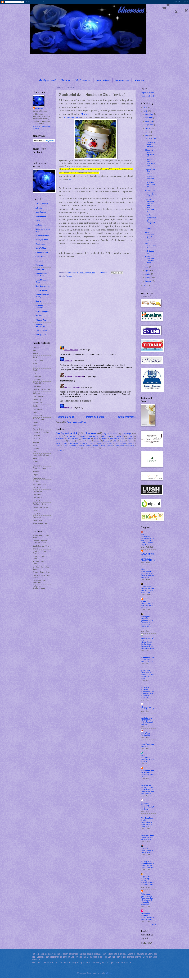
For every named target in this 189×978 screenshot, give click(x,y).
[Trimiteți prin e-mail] (112, 272)
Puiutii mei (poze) (147, 96)
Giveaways (126, 433)
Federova (39, 265)
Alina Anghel (40, 216)
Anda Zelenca (40, 225)
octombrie (149, 121)
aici (70, 179)
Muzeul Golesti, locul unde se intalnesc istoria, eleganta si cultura (147, 645)
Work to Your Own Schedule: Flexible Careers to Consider (147, 695)
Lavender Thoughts (39, 306)
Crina (143, 602)
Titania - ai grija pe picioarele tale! (149, 153)
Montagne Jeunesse (117, 438)
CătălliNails (39, 257)
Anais (37, 221)
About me (139, 80)
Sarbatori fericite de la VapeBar (147, 838)
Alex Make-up (40, 212)
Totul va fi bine (146, 735)
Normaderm (86, 439)
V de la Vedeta (41, 330)
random (114, 448)
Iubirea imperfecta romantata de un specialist (147, 606)
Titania (95, 439)
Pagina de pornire (95, 417)
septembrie (149, 125)
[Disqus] (96, 311)
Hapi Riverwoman (42, 286)
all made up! (146, 707)
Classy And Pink (42, 252)
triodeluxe (133, 448)
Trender (104, 439)
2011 (145, 286)
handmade (65, 448)
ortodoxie (81, 441)
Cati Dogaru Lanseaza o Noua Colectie (147, 759)
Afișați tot (153, 924)
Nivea (88, 445)
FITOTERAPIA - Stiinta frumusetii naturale (147, 722)
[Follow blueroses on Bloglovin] (44, 142)
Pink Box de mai (149, 252)
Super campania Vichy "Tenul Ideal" (147, 867)
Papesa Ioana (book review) (150, 171)
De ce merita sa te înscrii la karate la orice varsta (147, 575)
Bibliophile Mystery (145, 618)
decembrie (149, 114)
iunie (147, 135)
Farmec (58, 445)
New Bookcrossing (150, 245)
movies (85, 448)
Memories (106, 436)
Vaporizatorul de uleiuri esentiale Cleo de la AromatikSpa (147, 901)
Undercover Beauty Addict (146, 787)
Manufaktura (74, 443)
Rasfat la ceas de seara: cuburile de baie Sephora (147, 792)
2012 (145, 111)
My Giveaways (83, 80)
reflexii (58, 443)
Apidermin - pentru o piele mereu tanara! (150, 162)
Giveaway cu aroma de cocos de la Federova (150, 193)
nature (97, 448)
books (58, 436)
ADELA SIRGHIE (148, 554)
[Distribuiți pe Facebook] (119, 272)
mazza (84, 443)
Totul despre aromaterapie (146, 895)
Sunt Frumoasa (147, 744)
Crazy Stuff (145, 670)
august (148, 128)
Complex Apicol (71, 436)
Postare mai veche (126, 417)
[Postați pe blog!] (114, 272)
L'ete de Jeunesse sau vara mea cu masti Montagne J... (149, 205)
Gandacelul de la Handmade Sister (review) (150, 142)
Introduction (72, 445)
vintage (60, 450)
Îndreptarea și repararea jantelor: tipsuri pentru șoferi (147, 676)
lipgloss (78, 448)
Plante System (119, 445)
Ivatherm (81, 445)
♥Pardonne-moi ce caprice (147, 772)
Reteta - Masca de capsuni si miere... (149, 259)
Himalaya (106, 441)
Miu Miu (85, 114)
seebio (126, 448)
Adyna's (38, 208)
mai (147, 267)
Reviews (65, 80)
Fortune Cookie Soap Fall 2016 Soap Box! (146, 824)
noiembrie (149, 118)
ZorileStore (60, 439)
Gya (143, 535)
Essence (131, 443)
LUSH (115, 441)
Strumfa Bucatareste (40, 325)
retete (89, 441)
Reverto (130, 441)
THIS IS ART (119, 436)
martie (148, 274)
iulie (147, 132)
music (130, 436)
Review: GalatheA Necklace (147, 808)
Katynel (38, 301)
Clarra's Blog (40, 248)
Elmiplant (97, 441)
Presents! (148, 228)
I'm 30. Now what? (147, 709)
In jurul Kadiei (41, 290)
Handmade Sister (72, 117)
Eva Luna (39, 261)
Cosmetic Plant (73, 439)
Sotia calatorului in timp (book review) (149, 236)
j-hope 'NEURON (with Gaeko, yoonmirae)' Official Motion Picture (147, 625)
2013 (145, 108)
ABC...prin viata (41, 204)
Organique (95, 445)
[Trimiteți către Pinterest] (121, 272)
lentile (72, 448)
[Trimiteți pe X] (116, 272)
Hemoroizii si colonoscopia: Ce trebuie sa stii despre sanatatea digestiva (147, 541)
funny (57, 448)
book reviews (103, 80)
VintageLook (40, 335)
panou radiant (105, 448)
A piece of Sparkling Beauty (145, 879)
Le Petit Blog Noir (42, 311)
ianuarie (148, 281)
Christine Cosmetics (120, 443)
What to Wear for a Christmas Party (147, 884)
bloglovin (144, 746)
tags (83, 436)
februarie (148, 278)
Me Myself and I (47, 80)
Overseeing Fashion (145, 914)
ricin (120, 448)
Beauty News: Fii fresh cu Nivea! (147, 851)
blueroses (39, 108)
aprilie (147, 270)
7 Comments (102, 273)
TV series (71, 441)
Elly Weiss (145, 733)
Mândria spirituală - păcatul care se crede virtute (147, 590)
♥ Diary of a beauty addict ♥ (147, 863)
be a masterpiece (42, 235)
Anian (100, 443)
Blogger (109, 973)
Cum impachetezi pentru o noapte (147, 918)
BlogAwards (40, 244)
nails (91, 448)
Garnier (65, 445)
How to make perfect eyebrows (147, 660)
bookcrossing (122, 80)
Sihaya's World (41, 320)
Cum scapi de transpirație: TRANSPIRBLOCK (148, 558)
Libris (65, 443)
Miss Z (144, 755)
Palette (103, 445)
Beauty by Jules (41, 240)
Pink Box (110, 445)
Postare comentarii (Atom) (76, 422)
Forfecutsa (39, 269)
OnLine (122, 441)
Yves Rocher (130, 445)
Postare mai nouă (65, 417)
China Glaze (108, 443)
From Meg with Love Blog (41, 275)
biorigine (130, 438)
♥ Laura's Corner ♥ (145, 689)
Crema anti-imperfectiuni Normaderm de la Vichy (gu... (150, 181)
